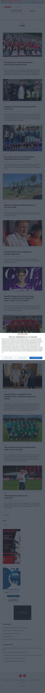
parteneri (5, 338)
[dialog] (22, 346)
